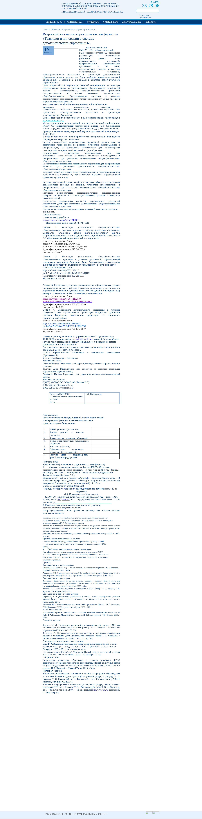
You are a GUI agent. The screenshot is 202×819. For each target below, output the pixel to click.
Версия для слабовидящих (145, 16)
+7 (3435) (154, 2)
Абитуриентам (74, 22)
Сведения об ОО (54, 22)
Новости (56, 29)
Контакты (151, 22)
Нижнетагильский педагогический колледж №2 (50, 8)
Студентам (93, 22)
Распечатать (116, 48)
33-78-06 (150, 5)
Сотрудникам (110, 22)
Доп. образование (131, 22)
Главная (46, 29)
